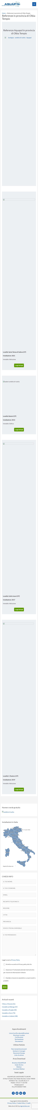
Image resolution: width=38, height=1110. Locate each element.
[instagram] (24, 1093)
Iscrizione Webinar (19, 1069)
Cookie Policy (21, 1103)
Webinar (19, 1067)
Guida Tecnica (19, 1065)
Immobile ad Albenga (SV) (10, 1007)
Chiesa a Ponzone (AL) (8, 1004)
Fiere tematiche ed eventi (19, 1049)
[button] (19, 365)
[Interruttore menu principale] (34, 4)
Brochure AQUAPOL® (19, 1063)
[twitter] (17, 1093)
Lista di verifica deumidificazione (19, 1033)
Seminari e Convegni (19, 1051)
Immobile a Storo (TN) (8, 1013)
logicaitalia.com (25, 1106)
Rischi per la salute (19, 1035)
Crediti (28, 1103)
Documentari (19, 1041)
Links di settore (19, 1055)
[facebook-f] (13, 1093)
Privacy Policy (15, 960)
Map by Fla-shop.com (8, 866)
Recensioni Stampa (19, 1053)
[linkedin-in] (21, 1093)
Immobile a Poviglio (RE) (9, 1010)
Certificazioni (19, 1037)
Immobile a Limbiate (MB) (10, 1016)
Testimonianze (19, 1039)
